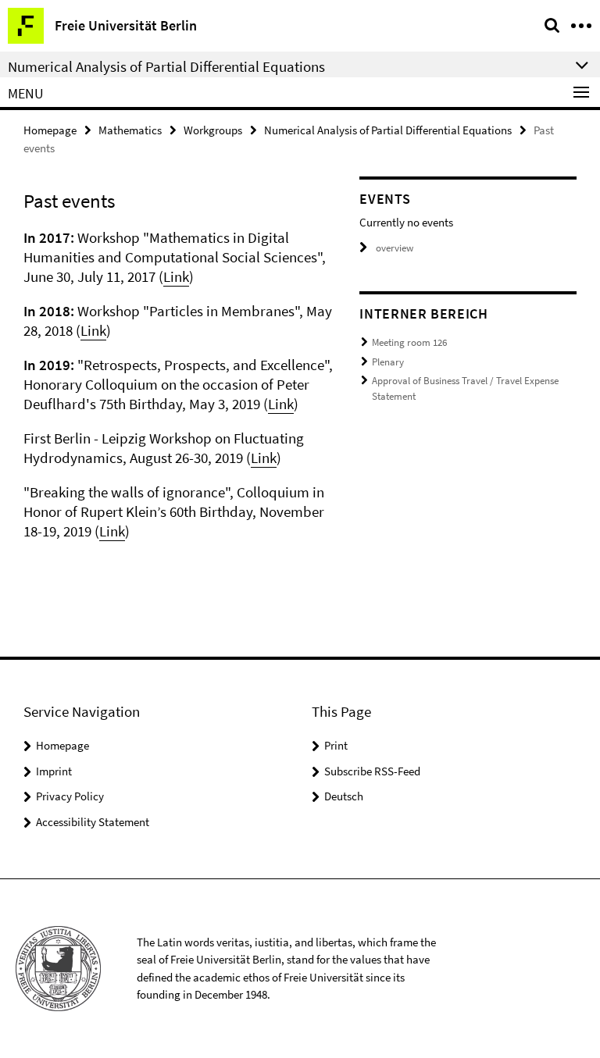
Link (176, 276)
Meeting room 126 (409, 342)
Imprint (54, 771)
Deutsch (343, 796)
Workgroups (213, 130)
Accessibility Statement (92, 821)
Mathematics (130, 130)
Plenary (388, 362)
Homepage (50, 130)
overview (394, 248)
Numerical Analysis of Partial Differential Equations (388, 130)
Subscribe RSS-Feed (372, 771)
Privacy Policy (70, 796)
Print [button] (336, 745)
